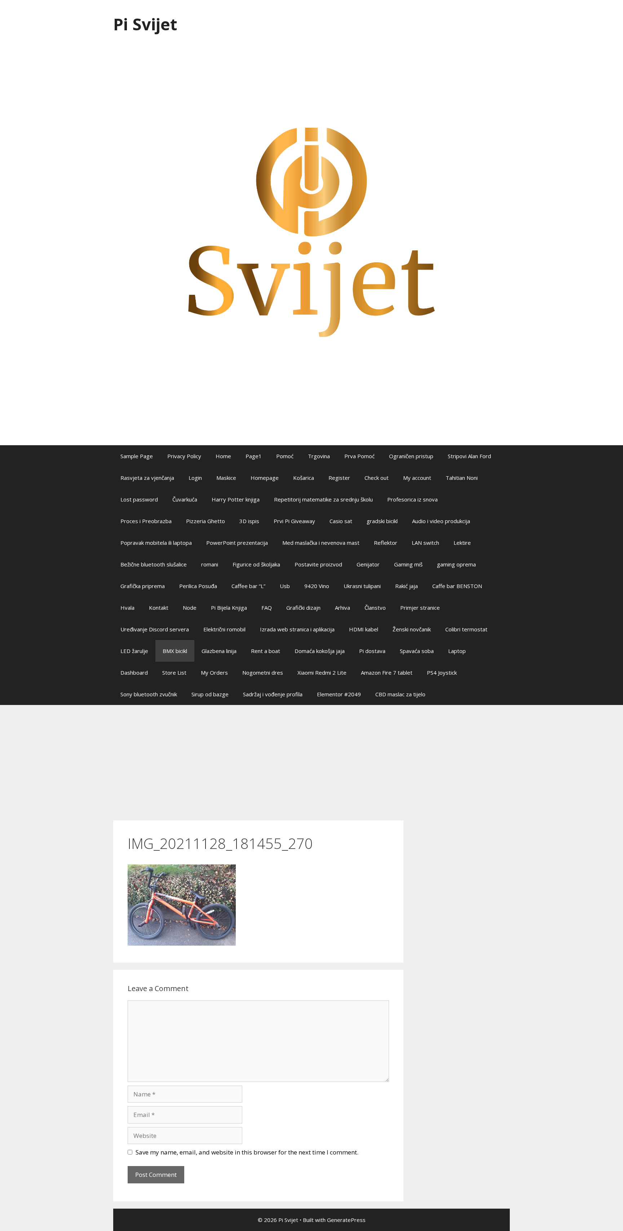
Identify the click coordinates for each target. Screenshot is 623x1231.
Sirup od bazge (210, 694)
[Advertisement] (311, 759)
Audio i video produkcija (441, 521)
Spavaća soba (417, 650)
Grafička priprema (142, 586)
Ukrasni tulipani (362, 586)
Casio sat (341, 521)
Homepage (265, 477)
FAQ (266, 607)
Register (339, 477)
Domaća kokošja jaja (320, 650)
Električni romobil (224, 629)
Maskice (226, 477)
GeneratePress (346, 1219)
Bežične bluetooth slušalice (153, 564)
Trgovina (319, 456)
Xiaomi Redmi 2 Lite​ (321, 672)
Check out (376, 477)
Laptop (457, 650)
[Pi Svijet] (311, 232)
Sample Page (136, 456)
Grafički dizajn (303, 607)
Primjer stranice (420, 607)
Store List (174, 672)
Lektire (462, 542)
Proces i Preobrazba (146, 521)
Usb (285, 586)
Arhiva (342, 607)
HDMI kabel (363, 629)
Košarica (303, 477)
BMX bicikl (175, 650)
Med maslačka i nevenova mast (320, 542)
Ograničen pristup (411, 456)
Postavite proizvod (318, 564)
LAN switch (425, 542)
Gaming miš (408, 564)
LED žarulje (134, 650)
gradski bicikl (382, 521)
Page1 (254, 456)
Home (223, 456)
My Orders (214, 672)
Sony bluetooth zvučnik (148, 694)
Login (195, 477)
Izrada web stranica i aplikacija (297, 629)
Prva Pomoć (359, 456)
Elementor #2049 (339, 694)
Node (189, 607)
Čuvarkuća (184, 499)
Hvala (127, 607)
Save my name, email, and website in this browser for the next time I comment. (247, 1152)
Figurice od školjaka (256, 564)
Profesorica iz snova (412, 499)
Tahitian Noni (462, 477)
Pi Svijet (145, 24)
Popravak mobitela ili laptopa (156, 542)
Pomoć (284, 456)
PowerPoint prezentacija (237, 542)
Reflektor (385, 542)
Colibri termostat (466, 629)
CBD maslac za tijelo (400, 694)
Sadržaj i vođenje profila (272, 694)
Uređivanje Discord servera (154, 629)
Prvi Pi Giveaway (294, 521)
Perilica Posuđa (198, 586)
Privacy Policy (184, 456)
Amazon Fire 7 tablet (386, 672)
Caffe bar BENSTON (457, 586)
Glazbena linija (219, 650)
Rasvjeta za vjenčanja (147, 477)
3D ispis (249, 521)
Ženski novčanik (412, 629)
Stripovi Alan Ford (469, 456)
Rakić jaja (406, 586)
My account (417, 477)
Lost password (139, 499)
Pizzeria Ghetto (205, 521)
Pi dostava (372, 650)
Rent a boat (265, 650)
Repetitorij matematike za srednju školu (323, 499)
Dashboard (134, 672)
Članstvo (375, 607)
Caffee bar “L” (248, 586)
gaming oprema (456, 564)
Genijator (368, 564)
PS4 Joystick (442, 672)
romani (209, 564)
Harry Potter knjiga (236, 499)
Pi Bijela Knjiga (229, 607)
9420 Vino (316, 586)
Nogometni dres (262, 672)
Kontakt (158, 607)
